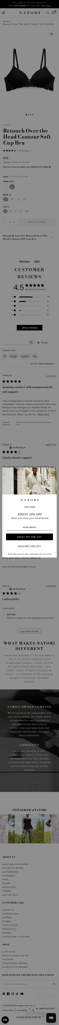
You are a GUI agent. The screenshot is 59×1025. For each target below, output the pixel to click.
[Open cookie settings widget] (5, 1019)
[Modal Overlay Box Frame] (29, 512)
